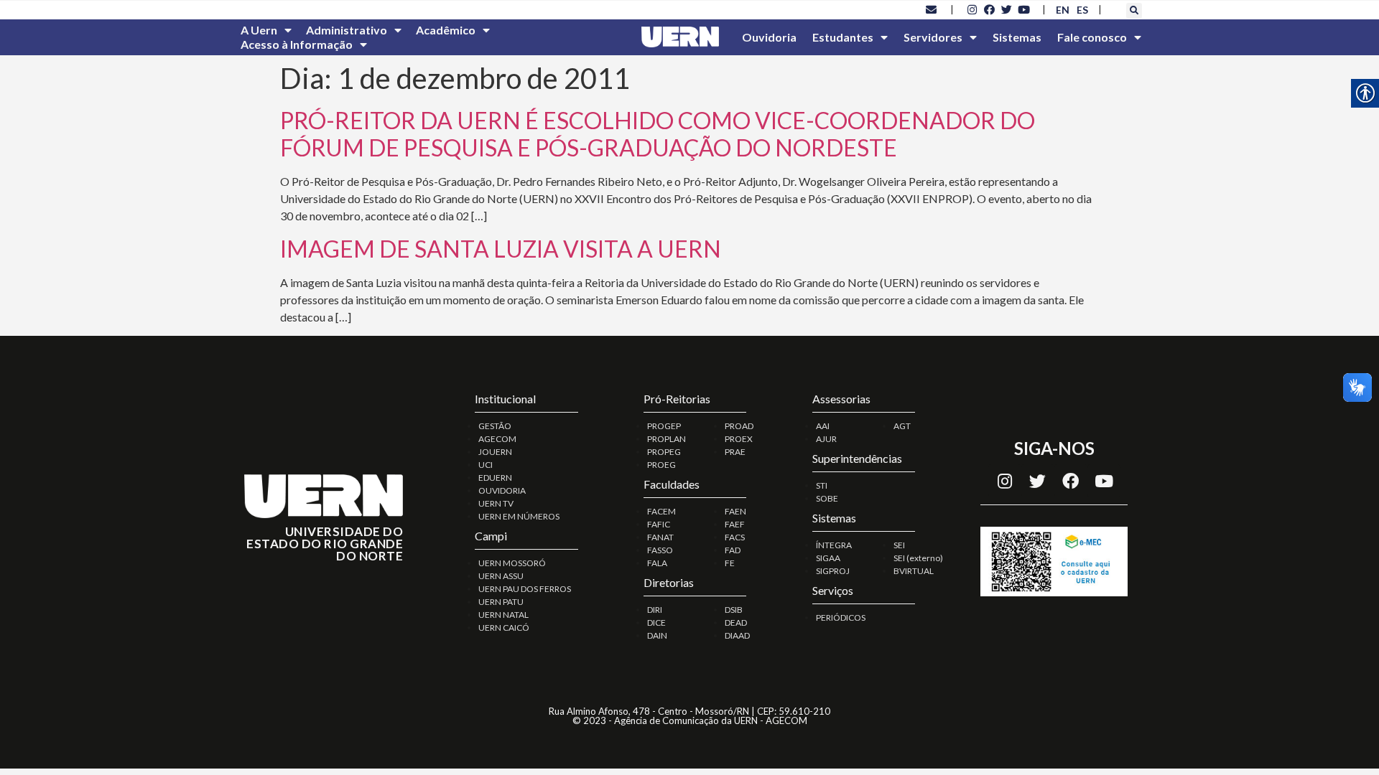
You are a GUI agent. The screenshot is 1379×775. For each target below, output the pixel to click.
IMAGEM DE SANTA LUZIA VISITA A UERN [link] (500, 249)
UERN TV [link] (496, 503)
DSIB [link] (734, 609)
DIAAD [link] (737, 635)
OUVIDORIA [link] (502, 490)
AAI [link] (823, 426)
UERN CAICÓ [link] (503, 627)
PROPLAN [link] (666, 438)
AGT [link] (902, 426)
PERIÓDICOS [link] (840, 617)
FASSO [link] (660, 550)
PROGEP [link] (664, 426)
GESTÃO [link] (494, 426)
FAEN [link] (735, 511)
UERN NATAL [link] (503, 614)
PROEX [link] (739, 438)
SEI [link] (899, 545)
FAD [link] (732, 550)
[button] (1134, 11)
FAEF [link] (735, 524)
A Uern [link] (259, 30)
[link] (931, 9)
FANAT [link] (660, 537)
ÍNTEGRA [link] (834, 545)
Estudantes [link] (842, 37)
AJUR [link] (826, 438)
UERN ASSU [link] (501, 575)
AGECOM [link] (497, 438)
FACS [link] (735, 537)
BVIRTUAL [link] (913, 570)
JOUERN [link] (495, 451)
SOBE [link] (827, 498)
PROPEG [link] (664, 451)
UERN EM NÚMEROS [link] (519, 516)
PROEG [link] (661, 464)
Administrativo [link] (346, 30)
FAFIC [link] (658, 524)
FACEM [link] (661, 511)
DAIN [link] (657, 635)
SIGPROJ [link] (833, 570)
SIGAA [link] (828, 558)
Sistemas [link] (1017, 37)
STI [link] (821, 485)
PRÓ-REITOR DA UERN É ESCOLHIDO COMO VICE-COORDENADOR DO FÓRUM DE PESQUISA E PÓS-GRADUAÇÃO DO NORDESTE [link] (657, 133)
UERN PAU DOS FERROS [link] (524, 588)
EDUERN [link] (495, 477)
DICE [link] (656, 622)
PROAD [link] (739, 426)
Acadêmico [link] (445, 30)
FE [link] (730, 563)
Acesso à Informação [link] (297, 44)
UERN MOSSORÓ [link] (512, 563)
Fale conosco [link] (1092, 37)
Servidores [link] (933, 37)
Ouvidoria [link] (769, 37)
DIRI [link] (654, 609)
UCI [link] (485, 464)
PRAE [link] (735, 451)
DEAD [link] (736, 622)
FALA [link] (657, 563)
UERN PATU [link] (501, 601)
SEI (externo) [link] (918, 558)
